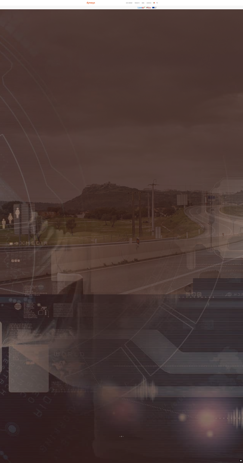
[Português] (154, 3)
